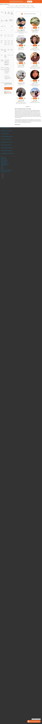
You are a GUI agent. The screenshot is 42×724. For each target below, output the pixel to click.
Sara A (20, 47)
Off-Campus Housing (5, 171)
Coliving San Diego (5, 133)
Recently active (7, 62)
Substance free (7, 71)
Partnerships (3, 163)
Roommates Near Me (5, 128)
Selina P (34, 82)
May (5, 44)
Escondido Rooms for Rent (6, 142)
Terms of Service (4, 160)
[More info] (21, 75)
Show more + (18, 124)
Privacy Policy (4, 158)
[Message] (21, 22)
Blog (2, 168)
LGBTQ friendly (7, 70)
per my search (8, 93)
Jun (9, 44)
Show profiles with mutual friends (8, 84)
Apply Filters (9, 88)
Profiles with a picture (6, 61)
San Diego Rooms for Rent (6, 130)
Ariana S (19, 30)
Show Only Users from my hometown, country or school (8, 82)
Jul (12, 44)
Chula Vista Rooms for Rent (6, 147)
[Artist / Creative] (7, 77)
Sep (9, 40)
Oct (12, 40)
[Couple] (7, 78)
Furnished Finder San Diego (6, 136)
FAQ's (2, 167)
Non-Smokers (7, 67)
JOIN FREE (29, 1)
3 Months (9, 49)
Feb (5, 43)
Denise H (33, 30)
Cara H (34, 47)
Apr (12, 43)
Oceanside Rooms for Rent (6, 150)
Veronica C (20, 65)
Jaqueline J (20, 100)
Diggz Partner (20, 83)
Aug (5, 40)
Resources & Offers (5, 164)
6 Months (12, 49)
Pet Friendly (5, 56)
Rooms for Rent (4, 161)
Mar (9, 43)
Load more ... (28, 106)
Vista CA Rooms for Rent (6, 139)
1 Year (5, 50)
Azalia (34, 100)
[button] (34, 721)
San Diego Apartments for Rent (7, 153)
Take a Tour (3, 157)
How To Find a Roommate (6, 170)
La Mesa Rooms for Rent (6, 145)
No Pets (5, 55)
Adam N (34, 65)
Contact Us (3, 165)
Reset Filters (7, 91)
